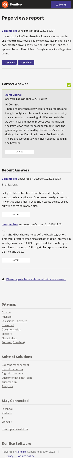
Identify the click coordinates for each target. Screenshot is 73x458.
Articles (6, 312)
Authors (7, 316)
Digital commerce (13, 373)
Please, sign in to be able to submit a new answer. (36, 279)
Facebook (7, 409)
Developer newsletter (15, 429)
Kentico (21, 451)
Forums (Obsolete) (13, 342)
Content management (15, 365)
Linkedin (7, 421)
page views (26, 62)
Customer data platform (17, 377)
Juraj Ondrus (13, 94)
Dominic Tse (9, 30)
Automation (9, 382)
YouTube (7, 413)
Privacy (9, 456)
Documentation (11, 329)
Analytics (7, 386)
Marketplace (9, 338)
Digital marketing (13, 369)
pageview (9, 62)
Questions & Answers (14, 321)
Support (7, 333)
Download (8, 325)
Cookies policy (25, 456)
